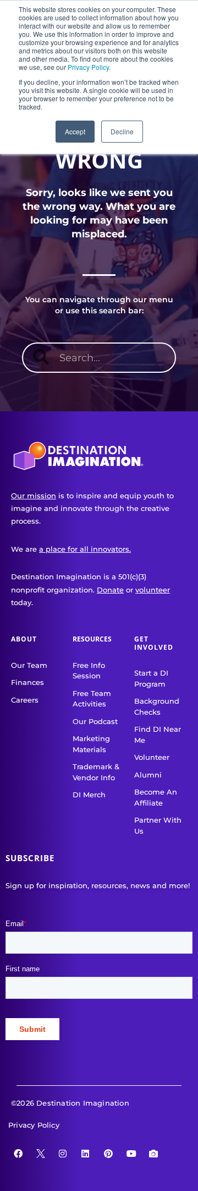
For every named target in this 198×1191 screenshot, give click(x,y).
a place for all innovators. (85, 549)
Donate (110, 589)
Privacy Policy (88, 67)
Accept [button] (75, 131)
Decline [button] (122, 131)
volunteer (152, 589)
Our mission (33, 495)
